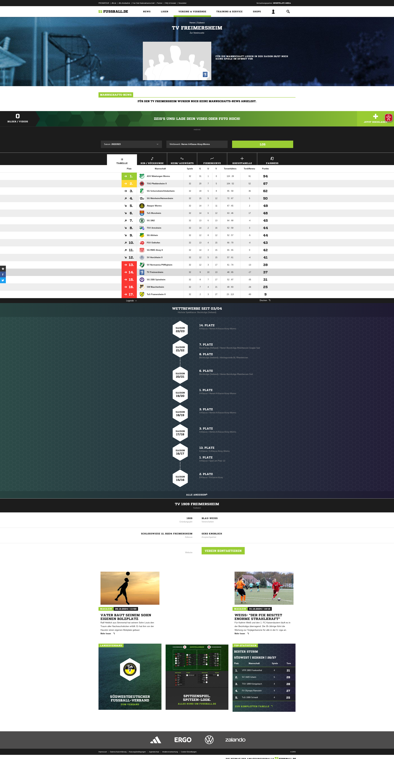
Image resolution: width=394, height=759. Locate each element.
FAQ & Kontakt (170, 3)
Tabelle (122, 163)
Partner (160, 3)
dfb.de (114, 3)
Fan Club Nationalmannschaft (144, 3)
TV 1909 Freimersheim (197, 504)
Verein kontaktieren (223, 550)
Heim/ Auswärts (182, 163)
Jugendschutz (154, 752)
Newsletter (183, 3)
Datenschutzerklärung (118, 752)
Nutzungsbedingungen (137, 752)
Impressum (102, 752)
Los (262, 144)
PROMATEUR (103, 3)
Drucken (263, 300)
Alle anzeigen (196, 495)
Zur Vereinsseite (197, 33)
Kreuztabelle (242, 163)
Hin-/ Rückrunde (152, 163)
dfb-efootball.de (124, 3)
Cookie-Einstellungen (189, 752)
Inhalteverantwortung (170, 752)
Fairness (272, 163)
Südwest (201, 23)
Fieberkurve (212, 163)
